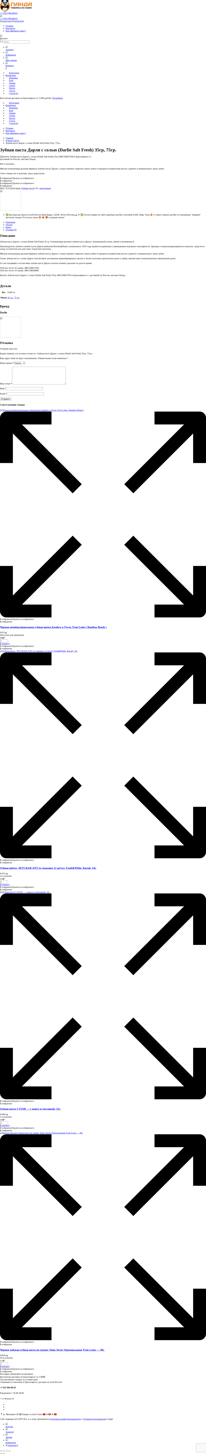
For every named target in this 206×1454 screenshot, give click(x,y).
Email (3, 394)
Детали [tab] (9, 224)
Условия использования (94, 1419)
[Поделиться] (7, 1450)
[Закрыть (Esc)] (9, 1450)
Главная (9, 138)
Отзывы (9, 26)
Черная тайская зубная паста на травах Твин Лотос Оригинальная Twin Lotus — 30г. (52, 1349)
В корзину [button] (5, 643)
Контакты (10, 28)
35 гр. (10, 297)
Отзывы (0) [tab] (11, 230)
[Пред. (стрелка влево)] (1, 1453)
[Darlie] (10, 210)
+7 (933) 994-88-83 (9, 13)
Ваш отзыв (6, 383)
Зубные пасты (12, 140)
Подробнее (57, 98)
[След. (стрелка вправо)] (4, 1453)
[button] (17, 178)
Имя (3, 388)
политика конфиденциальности (65, 1419)
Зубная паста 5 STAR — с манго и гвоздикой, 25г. (30, 1108)
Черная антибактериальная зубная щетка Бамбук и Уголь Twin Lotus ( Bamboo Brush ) (53, 627)
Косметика (11, 75)
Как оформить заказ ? (16, 31)
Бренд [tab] (8, 227)
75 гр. (17, 297)
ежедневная (45, 188)
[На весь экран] (4, 1450)
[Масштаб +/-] (1, 1450)
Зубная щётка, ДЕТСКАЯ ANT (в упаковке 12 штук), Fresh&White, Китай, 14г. (48, 868)
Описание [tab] (10, 222)
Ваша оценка (7, 363)
